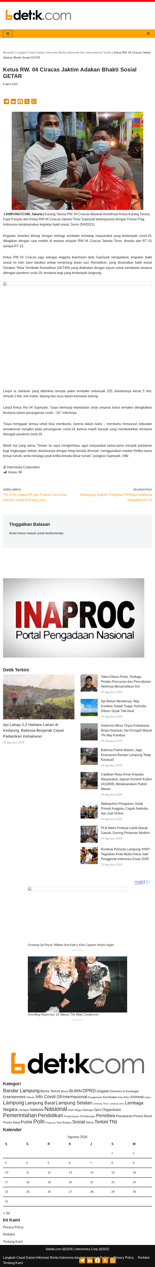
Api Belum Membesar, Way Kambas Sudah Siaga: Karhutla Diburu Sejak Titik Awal (123, 706)
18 (27, 1182)
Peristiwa (105, 1115)
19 (49, 1182)
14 (91, 1172)
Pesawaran (124, 1116)
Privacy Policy (13, 1227)
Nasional (55, 1108)
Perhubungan (87, 1116)
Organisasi (111, 1109)
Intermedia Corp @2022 (92, 1249)
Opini (97, 1110)
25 (27, 1191)
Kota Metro (124, 1097)
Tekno (90, 1122)
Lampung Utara (116, 1103)
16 (134, 1172)
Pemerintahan (20, 1115)
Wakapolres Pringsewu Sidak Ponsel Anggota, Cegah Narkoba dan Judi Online (124, 808)
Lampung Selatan (74, 1102)
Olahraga (87, 1110)
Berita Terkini (50, 1091)
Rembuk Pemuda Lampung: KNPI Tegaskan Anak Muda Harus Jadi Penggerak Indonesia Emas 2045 (125, 854)
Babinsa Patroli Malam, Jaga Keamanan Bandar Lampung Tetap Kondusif (126, 754)
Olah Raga (75, 1110)
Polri (39, 1121)
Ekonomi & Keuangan (124, 1091)
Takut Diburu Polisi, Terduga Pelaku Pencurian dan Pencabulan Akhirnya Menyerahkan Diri (126, 681)
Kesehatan (110, 1097)
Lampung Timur (100, 1103)
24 (6, 1191)
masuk (31, 533)
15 (113, 1172)
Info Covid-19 (49, 1096)
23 (134, 1182)
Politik (26, 1122)
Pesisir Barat (142, 1116)
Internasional (74, 1096)
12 (49, 1172)
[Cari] (148, 33)
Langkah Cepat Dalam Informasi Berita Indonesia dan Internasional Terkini (63, 52)
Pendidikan (50, 1115)
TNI (113, 1121)
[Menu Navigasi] (8, 33)
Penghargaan (71, 1116)
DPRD (89, 1090)
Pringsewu (50, 1122)
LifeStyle (23, 1110)
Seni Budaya (64, 1122)
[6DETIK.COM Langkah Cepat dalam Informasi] (38, 16)
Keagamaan (95, 1097)
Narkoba (37, 1109)
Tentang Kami (13, 1241)
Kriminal (137, 1097)
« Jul (6, 1213)
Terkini (101, 1121)
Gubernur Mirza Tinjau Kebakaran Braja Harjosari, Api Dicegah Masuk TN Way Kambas (126, 730)
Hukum (30, 1097)
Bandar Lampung (21, 1090)
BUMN (75, 1090)
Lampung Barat (40, 1102)
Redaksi (9, 1234)
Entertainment (14, 1097)
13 (70, 1172)
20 (70, 1182)
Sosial (78, 1121)
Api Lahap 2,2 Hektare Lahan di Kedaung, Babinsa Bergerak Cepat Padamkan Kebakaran (33, 731)
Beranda (8, 52)
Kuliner (148, 1097)
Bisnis (64, 1091)
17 (6, 1182)
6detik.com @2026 (59, 1249)
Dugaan (103, 1091)
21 (91, 1182)
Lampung (13, 1102)
